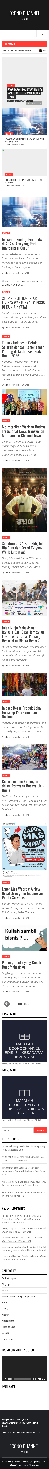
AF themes (34, 1465)
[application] (24, 1368)
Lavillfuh (6, 1237)
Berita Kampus (9, 1278)
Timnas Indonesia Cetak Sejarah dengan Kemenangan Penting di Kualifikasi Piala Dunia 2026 (23, 349)
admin (13, 101)
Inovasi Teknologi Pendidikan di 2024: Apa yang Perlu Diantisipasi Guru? (24, 140)
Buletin (5, 1290)
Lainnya (5, 1308)
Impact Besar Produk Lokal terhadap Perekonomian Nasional (22, 712)
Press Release (8, 1326)
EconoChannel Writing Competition (18, 1296)
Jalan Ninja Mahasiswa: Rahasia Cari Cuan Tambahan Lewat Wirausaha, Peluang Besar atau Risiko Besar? (23, 634)
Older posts (23, 1004)
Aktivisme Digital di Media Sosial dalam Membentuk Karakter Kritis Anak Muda (22, 1219)
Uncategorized (9, 1339)
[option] (24, 82)
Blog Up (6, 1284)
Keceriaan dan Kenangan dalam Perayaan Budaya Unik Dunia (23, 785)
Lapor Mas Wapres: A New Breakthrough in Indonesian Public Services (22, 893)
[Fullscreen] (43, 1379)
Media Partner (8, 1320)
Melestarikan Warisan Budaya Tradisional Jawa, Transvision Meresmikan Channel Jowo (24, 431)
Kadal (4, 1302)
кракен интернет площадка (16, 1215)
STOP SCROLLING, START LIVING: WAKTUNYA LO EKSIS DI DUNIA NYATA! (25, 93)
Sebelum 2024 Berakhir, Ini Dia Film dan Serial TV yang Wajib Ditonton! (22, 547)
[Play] (5, 1379)
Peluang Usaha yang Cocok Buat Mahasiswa (21, 965)
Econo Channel (24, 13)
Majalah (5, 1314)
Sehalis (11, 85)
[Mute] (39, 1379)
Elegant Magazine (18, 1465)
